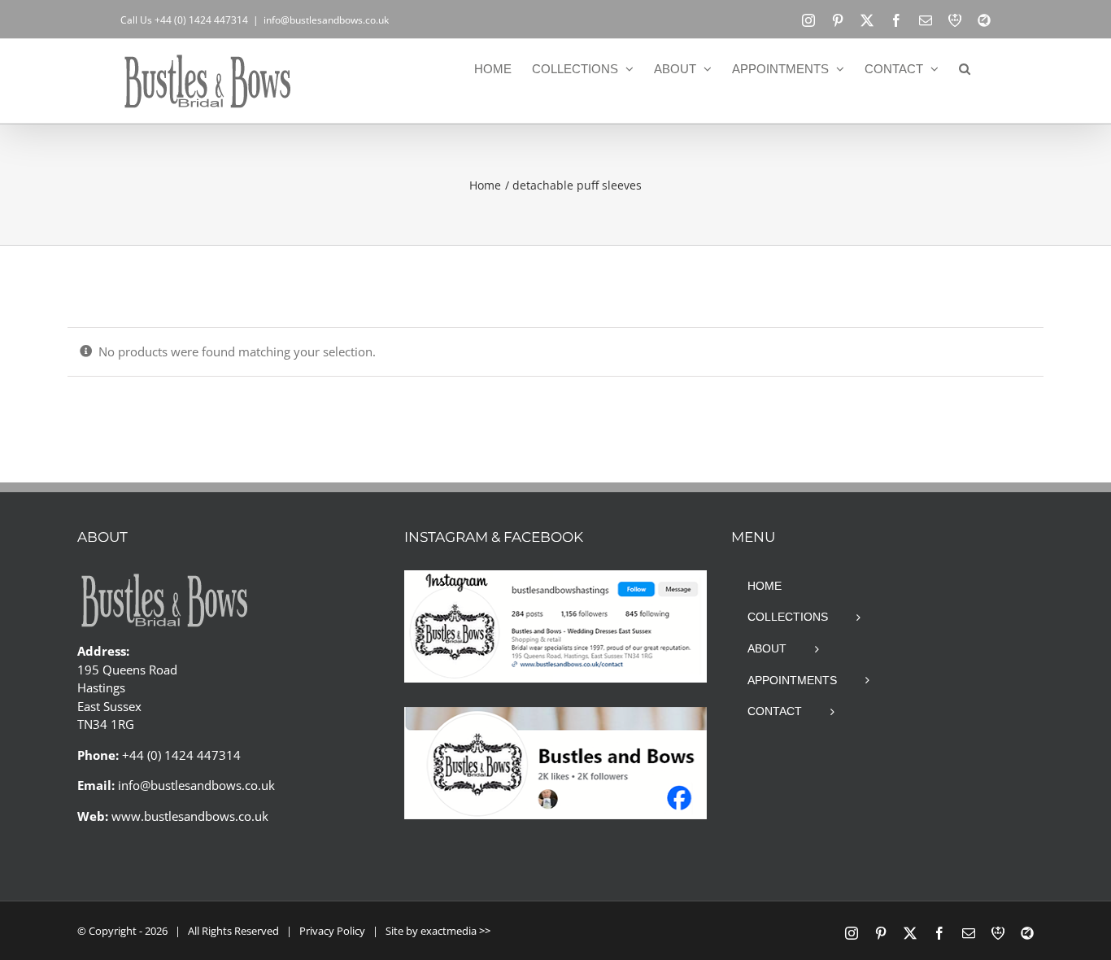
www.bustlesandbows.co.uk (189, 816)
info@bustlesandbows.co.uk (326, 20)
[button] (964, 68)
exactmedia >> (455, 930)
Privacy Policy (332, 930)
